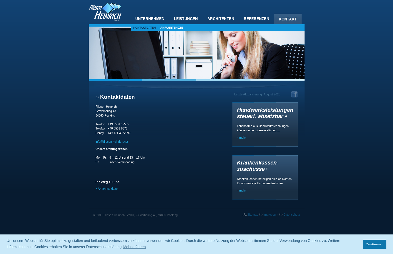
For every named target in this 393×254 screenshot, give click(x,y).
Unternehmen (149, 19)
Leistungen (186, 19)
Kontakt (288, 19)
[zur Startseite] (105, 20)
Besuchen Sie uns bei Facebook (294, 94)
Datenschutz (291, 214)
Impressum (270, 214)
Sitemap (252, 214)
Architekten (220, 19)
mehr (242, 137)
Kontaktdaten (144, 27)
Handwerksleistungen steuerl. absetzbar (265, 113)
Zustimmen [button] (374, 244)
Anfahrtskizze (171, 27)
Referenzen (256, 19)
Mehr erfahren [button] (134, 247)
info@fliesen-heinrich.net (112, 141)
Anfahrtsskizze (108, 188)
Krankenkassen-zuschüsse (258, 165)
